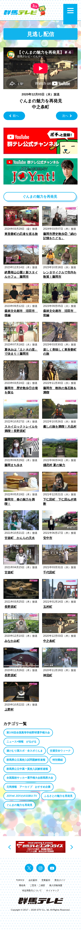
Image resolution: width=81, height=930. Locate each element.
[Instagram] (40, 868)
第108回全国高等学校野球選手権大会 (28, 732)
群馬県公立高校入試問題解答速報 (25, 759)
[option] (40, 847)
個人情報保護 (55, 885)
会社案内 (33, 880)
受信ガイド (59, 880)
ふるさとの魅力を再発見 (58, 795)
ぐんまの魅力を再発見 (19, 805)
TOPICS (20, 880)
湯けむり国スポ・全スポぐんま (24, 750)
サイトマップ (52, 890)
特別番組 (57, 759)
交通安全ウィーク (60, 750)
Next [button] (71, 847)
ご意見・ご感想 (37, 885)
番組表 (22, 885)
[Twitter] (29, 868)
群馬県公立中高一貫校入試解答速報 (27, 768)
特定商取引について (32, 890)
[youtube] (52, 868)
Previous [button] (9, 847)
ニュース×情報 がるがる (21, 741)
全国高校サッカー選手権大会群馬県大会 (29, 777)
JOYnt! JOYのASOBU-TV (21, 795)
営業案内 (45, 880)
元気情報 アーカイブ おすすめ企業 (28, 786)
